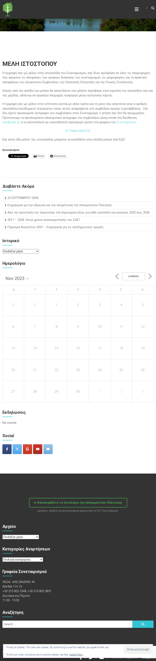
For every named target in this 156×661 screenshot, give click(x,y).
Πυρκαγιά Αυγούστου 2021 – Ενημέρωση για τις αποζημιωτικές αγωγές (56, 227)
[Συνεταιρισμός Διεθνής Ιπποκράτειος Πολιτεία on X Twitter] (17, 449)
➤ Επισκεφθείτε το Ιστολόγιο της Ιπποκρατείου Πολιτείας (78, 502)
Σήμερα (133, 276)
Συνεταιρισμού (126, 122)
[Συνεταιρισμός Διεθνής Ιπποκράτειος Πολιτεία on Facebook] (7, 449)
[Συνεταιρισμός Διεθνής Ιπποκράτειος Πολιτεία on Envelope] (48, 449)
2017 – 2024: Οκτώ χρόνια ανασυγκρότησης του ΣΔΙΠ (43, 220)
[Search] (143, 624)
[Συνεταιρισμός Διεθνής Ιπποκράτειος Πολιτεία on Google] (27, 449)
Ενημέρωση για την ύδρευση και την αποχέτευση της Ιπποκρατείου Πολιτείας (60, 205)
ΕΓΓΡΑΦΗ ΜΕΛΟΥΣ (78, 131)
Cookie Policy (76, 654)
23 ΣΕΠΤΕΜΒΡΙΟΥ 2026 (23, 198)
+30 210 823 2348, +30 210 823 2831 (26, 591)
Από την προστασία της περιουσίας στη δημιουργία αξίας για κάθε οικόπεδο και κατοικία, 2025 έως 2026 (79, 212)
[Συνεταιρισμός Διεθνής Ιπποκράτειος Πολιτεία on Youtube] (37, 449)
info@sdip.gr (11, 122)
